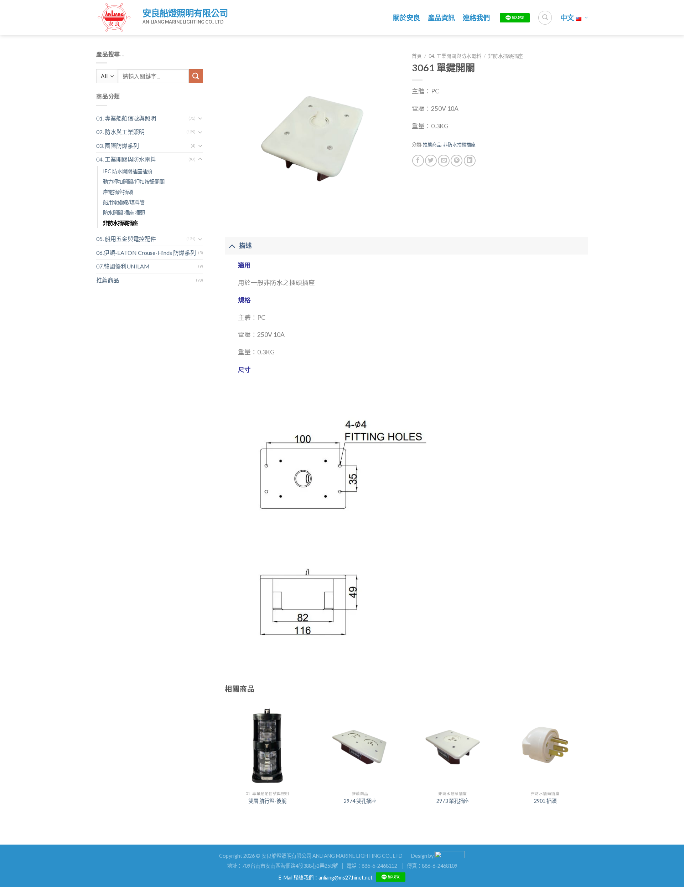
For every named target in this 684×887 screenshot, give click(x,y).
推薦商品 (107, 280)
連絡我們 (476, 18)
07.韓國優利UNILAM (123, 266)
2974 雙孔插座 (360, 801)
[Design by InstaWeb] (450, 855)
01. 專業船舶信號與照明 (126, 118)
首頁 (417, 56)
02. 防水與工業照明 (120, 131)
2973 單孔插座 (452, 801)
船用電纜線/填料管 (124, 202)
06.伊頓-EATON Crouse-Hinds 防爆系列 (146, 252)
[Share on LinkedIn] (470, 160)
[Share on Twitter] (431, 160)
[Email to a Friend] (444, 160)
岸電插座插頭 (118, 192)
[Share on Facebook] (418, 160)
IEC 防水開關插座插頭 (127, 171)
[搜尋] (545, 17)
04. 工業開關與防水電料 (126, 159)
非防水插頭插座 (120, 223)
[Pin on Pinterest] (456, 160)
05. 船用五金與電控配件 (126, 238)
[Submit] (196, 76)
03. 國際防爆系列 (117, 145)
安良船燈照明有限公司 (185, 13)
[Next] (587, 760)
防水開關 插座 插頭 (124, 213)
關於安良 (406, 18)
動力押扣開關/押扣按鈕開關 (134, 182)
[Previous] (225, 760)
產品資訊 (441, 18)
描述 (245, 245)
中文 (567, 18)
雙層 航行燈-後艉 (267, 801)
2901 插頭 (545, 801)
